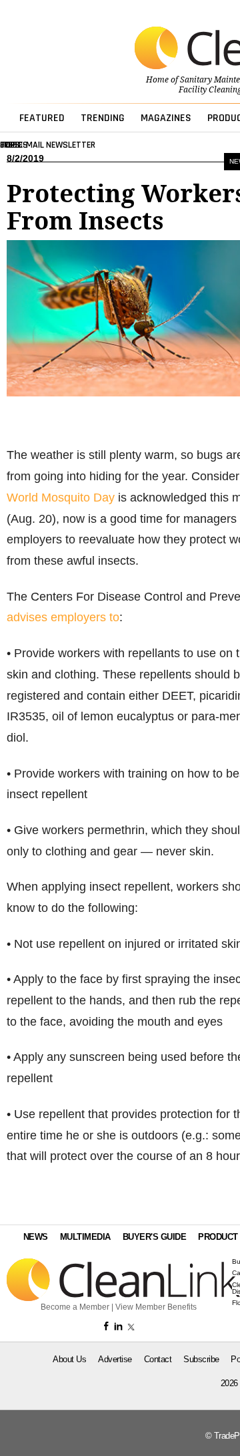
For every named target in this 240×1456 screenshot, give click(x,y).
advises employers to (63, 617)
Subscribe (201, 1359)
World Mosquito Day (61, 497)
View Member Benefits (156, 1307)
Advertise (115, 1359)
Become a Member (75, 1307)
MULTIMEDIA (85, 1237)
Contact (158, 1359)
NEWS (35, 1237)
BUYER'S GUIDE (155, 1237)
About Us (69, 1359)
